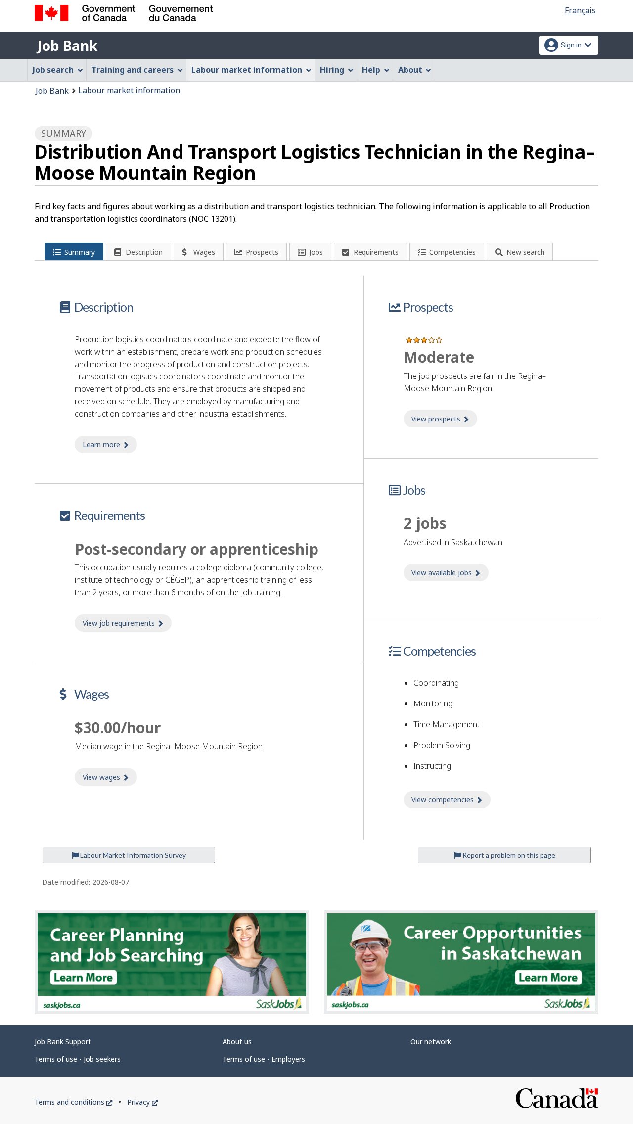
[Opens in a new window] (172, 962)
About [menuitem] (410, 69)
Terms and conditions (73, 1102)
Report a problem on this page (508, 855)
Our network (430, 1041)
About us (237, 1041)
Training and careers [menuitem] (132, 69)
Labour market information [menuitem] (246, 69)
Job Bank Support (63, 1041)
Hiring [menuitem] (332, 69)
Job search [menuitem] (53, 69)
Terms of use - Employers (264, 1059)
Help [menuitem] (371, 69)
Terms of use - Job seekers (78, 1059)
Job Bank (67, 45)
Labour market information (129, 90)
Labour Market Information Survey (132, 855)
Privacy (142, 1102)
